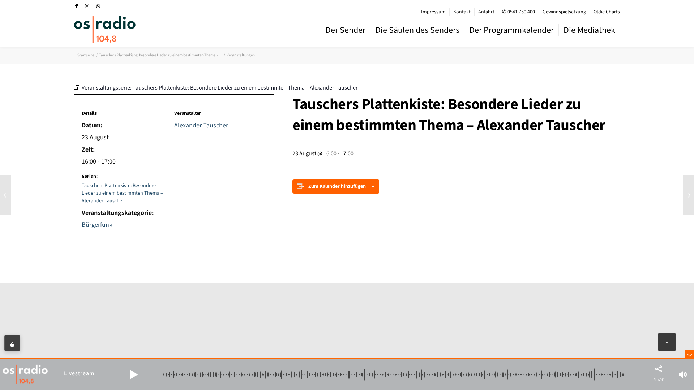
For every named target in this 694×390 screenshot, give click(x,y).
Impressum (433, 12)
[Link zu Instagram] (87, 6)
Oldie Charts (607, 12)
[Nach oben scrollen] (667, 342)
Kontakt (462, 12)
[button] (133, 374)
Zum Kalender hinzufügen (337, 186)
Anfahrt (486, 12)
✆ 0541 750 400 (518, 12)
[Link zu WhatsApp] (98, 6)
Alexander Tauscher (201, 125)
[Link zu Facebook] (76, 6)
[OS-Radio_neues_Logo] (105, 29)
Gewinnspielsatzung (564, 12)
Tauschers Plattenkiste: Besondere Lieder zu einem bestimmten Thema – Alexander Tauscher (122, 193)
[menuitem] (433, 12)
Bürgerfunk (97, 224)
